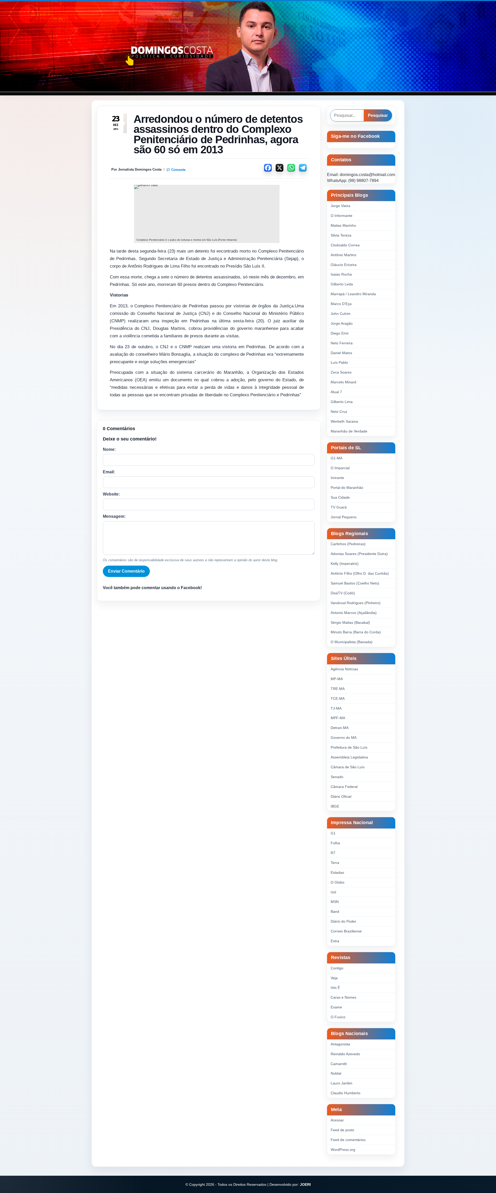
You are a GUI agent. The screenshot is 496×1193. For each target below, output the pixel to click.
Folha (335, 843)
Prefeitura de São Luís (349, 747)
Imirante (337, 478)
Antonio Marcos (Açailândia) (354, 613)
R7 (333, 853)
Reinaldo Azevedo (345, 1054)
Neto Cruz (339, 411)
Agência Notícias (344, 669)
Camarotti (339, 1064)
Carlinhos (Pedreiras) (348, 544)
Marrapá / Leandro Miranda (353, 294)
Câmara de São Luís (348, 767)
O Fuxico (338, 1017)
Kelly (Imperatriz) (345, 563)
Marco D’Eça (341, 304)
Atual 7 (336, 392)
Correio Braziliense (346, 931)
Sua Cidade (340, 497)
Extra (335, 941)
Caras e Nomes (343, 997)
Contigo (337, 968)
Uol (333, 892)
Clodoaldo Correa (345, 245)
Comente (178, 169)
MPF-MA (338, 718)
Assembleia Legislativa (349, 757)
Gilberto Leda (342, 284)
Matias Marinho (343, 225)
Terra (335, 863)
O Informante (341, 216)
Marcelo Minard (343, 382)
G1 (333, 833)
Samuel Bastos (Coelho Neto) (355, 583)
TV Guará (339, 507)
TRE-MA (338, 689)
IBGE (335, 806)
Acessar (337, 1120)
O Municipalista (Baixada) (352, 642)
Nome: (109, 449)
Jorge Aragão (342, 323)
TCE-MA (338, 698)
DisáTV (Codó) (343, 593)
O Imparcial (340, 468)
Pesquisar (378, 115)
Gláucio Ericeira (344, 265)
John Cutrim (341, 313)
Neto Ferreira (342, 343)
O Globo (337, 882)
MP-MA (337, 679)
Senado (337, 777)
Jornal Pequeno (344, 517)
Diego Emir (340, 333)
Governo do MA (344, 737)
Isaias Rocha (341, 274)
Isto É (335, 987)
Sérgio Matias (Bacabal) (350, 622)
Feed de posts (342, 1130)
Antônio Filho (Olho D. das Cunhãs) (360, 573)
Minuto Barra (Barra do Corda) (356, 632)
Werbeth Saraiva (344, 421)
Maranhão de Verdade (349, 431)
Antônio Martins (343, 255)
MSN (335, 902)
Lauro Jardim (341, 1083)
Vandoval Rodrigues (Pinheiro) (356, 603)
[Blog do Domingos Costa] (248, 46)
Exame (336, 1007)
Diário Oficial (341, 796)
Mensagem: (114, 516)
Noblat (336, 1073)
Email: (109, 472)
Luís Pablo (339, 362)
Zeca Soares (341, 372)
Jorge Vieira (340, 206)
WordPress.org (343, 1150)
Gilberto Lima (342, 402)
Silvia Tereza (341, 235)
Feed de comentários (348, 1140)
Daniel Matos (341, 353)
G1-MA (336, 458)
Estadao (337, 872)
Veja (334, 978)
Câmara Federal (344, 787)
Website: (111, 494)
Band (335, 911)
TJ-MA (336, 708)
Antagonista (340, 1044)
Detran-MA (339, 728)
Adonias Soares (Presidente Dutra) (359, 554)
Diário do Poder (343, 921)
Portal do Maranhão (347, 487)
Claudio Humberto (345, 1093)
